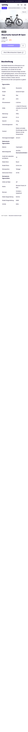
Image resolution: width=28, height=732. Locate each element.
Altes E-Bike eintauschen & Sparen (12, 52)
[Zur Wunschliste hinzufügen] (23, 45)
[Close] (15, 1)
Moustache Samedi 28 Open (15, 215)
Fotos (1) (24, 12)
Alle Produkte (4, 215)
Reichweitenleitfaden (21, 152)
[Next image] (26, 19)
